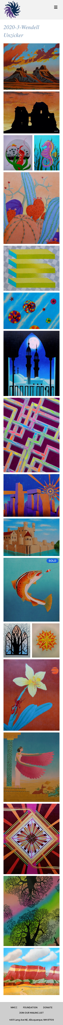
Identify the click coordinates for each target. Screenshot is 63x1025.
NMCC (14, 1007)
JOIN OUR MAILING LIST (31, 1012)
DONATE (47, 1007)
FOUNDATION (30, 1007)
